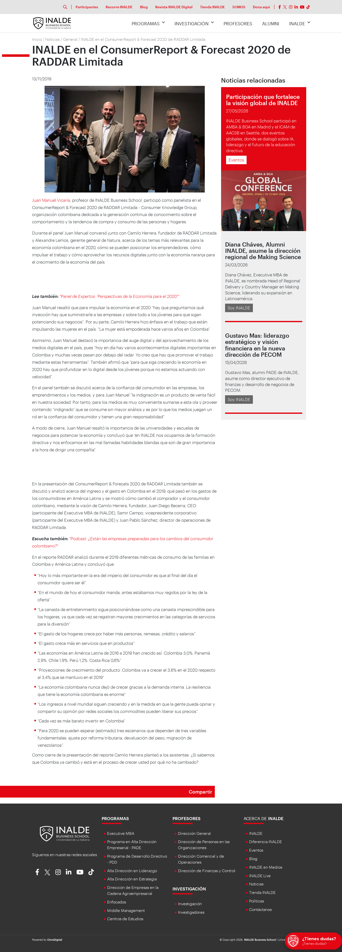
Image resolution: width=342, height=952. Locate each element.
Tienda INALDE (212, 7)
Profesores (238, 23)
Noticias (52, 39)
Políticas (256, 900)
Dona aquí (261, 7)
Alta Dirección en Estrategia (132, 878)
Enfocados (116, 901)
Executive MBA (120, 833)
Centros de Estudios (125, 918)
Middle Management (126, 910)
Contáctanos (260, 909)
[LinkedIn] (296, 7)
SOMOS (238, 7)
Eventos (236, 159)
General (70, 39)
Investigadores (191, 912)
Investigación (192, 23)
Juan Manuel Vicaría (51, 200)
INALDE (297, 23)
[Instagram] (290, 7)
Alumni (270, 23)
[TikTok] (308, 7)
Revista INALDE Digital (174, 7)
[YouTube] (302, 7)
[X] (285, 7)
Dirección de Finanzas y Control (206, 870)
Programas (145, 23)
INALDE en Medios (265, 867)
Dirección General (194, 833)
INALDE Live (260, 875)
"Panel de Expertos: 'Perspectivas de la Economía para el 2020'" (119, 296)
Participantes (87, 7)
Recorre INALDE (119, 7)
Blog (144, 7)
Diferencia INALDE (265, 841)
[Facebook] (279, 7)
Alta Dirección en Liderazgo (132, 870)
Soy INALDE (239, 307)
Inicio (37, 39)
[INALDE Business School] (52, 22)
